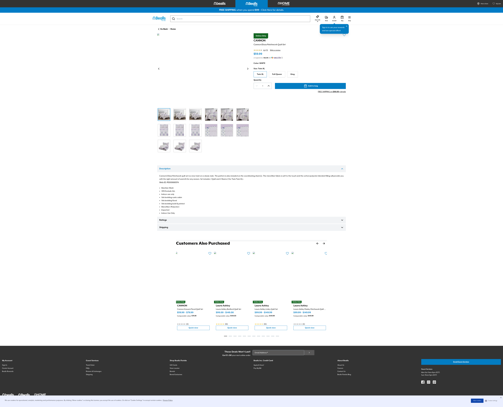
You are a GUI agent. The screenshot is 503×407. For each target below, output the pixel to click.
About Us (340, 365)
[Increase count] (269, 86)
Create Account (7, 368)
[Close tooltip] (346, 26)
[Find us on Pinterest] (434, 382)
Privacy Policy (168, 400)
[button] (491, 401)
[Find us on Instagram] (428, 382)
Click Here (266, 10)
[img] (203, 69)
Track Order (90, 365)
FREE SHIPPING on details (332, 92)
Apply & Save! (259, 365)
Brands (172, 371)
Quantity (257, 80)
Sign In (4, 365)
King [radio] (293, 74)
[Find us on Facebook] (422, 382)
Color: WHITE (259, 63)
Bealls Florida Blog (344, 374)
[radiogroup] (300, 74)
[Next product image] (247, 68)
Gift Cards (173, 365)
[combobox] (240, 18)
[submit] (309, 352)
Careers (340, 368)
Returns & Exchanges (94, 371)
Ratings (163, 220)
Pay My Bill (257, 368)
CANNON (260, 40)
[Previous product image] (158, 68)
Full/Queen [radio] (277, 74)
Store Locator (174, 368)
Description (165, 169)
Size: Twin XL (259, 69)
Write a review (275, 50)
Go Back (164, 29)
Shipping (163, 227)
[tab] (225, 336)
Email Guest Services (461, 362)
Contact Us (341, 371)
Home (173, 29)
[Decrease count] (257, 86)
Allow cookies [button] (477, 400)
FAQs (88, 368)
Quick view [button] (199, 328)
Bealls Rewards (7, 371)
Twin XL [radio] (260, 74)
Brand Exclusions (176, 374)
